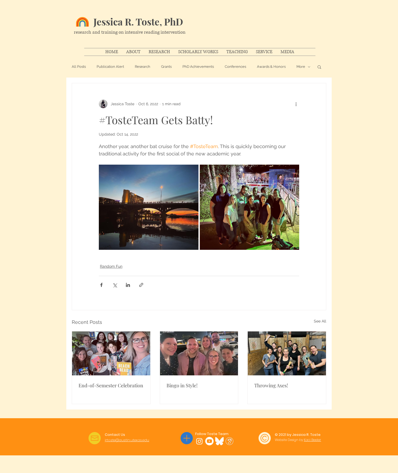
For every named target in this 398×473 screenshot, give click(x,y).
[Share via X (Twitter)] (114, 284)
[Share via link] (141, 284)
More (300, 67)
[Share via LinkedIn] (128, 284)
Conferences (235, 67)
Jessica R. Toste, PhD (138, 21)
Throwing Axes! (271, 385)
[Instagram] (199, 441)
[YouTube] (209, 441)
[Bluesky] (219, 441)
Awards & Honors (271, 67)
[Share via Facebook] (101, 284)
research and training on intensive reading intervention (129, 32)
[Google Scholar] (229, 441)
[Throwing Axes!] (287, 353)
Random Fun (111, 266)
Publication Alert (110, 67)
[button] (319, 67)
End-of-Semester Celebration (111, 385)
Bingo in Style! (182, 385)
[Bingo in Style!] (199, 353)
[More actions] (296, 104)
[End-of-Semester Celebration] (111, 353)
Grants (166, 67)
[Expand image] (148, 207)
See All (320, 321)
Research (142, 67)
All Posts (79, 67)
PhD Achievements (198, 67)
